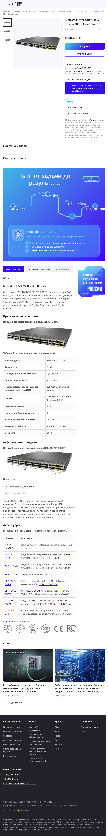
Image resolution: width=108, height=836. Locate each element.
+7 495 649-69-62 (11, 774)
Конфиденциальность (13, 805)
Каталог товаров (12, 721)
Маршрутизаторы (11, 727)
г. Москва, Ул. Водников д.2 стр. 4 (19, 783)
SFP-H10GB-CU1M (48, 583)
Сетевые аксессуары (13, 740)
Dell (56, 740)
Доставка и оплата (88, 727)
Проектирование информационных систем (37, 751)
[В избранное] (97, 29)
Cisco (56, 727)
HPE (56, 731)
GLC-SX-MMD (64, 553)
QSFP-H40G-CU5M (61, 602)
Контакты (84, 731)
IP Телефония (9, 756)
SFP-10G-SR (11, 573)
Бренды (58, 721)
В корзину (83, 46)
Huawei (57, 744)
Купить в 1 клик (83, 53)
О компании (85, 721)
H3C (56, 749)
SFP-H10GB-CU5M (30, 589)
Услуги (32, 721)
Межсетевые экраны (13, 731)
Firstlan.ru (89, 120)
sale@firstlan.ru (10, 779)
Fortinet (58, 736)
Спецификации (63, 269)
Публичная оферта (68, 805)
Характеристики (14, 269)
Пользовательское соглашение (41, 805)
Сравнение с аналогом (39, 269)
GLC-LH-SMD (11, 565)
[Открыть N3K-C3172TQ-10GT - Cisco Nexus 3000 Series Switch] (37, 42)
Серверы (7, 736)
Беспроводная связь (13, 744)
